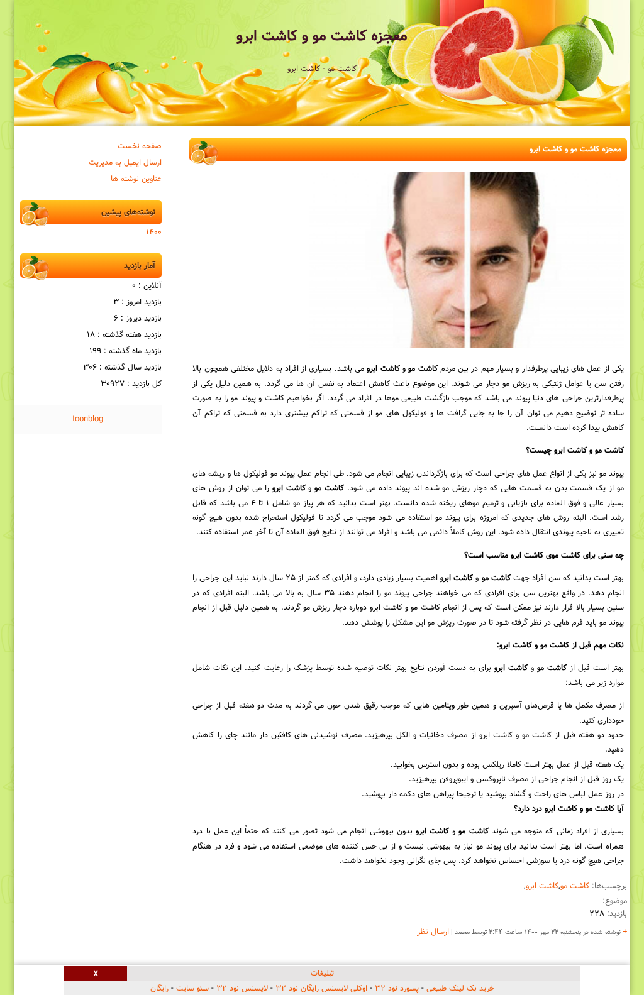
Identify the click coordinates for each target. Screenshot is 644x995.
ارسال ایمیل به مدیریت (125, 163)
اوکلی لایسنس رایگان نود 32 (321, 988)
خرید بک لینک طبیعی (460, 988)
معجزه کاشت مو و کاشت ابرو (322, 36)
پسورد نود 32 (397, 988)
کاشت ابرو (542, 886)
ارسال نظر (433, 932)
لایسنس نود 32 (242, 988)
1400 (154, 232)
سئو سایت (192, 988)
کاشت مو (574, 886)
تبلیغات (322, 973)
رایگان (159, 988)
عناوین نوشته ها (136, 179)
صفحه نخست (140, 146)
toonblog (87, 419)
